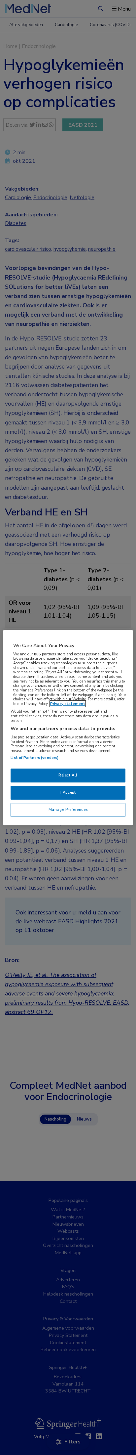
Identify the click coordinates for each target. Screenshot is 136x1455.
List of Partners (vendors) (34, 757)
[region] (67, 727)
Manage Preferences (68, 809)
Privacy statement (67, 703)
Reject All (68, 775)
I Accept (68, 792)
